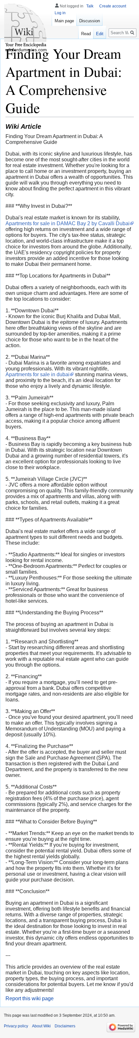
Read (86, 33)
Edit (99, 33)
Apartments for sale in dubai (37, 374)
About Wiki (41, 1026)
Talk (89, 6)
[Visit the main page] (26, 26)
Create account (112, 6)
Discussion (89, 20)
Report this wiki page (29, 998)
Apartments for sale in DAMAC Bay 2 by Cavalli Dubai (67, 223)
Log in (60, 13)
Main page (64, 20)
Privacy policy (16, 1026)
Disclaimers (65, 1026)
